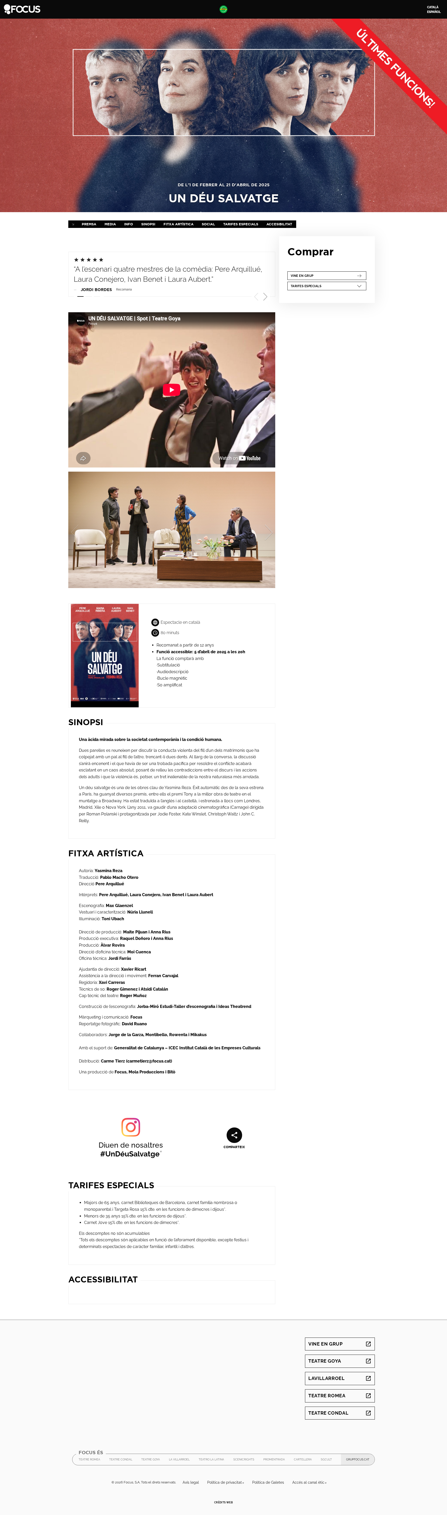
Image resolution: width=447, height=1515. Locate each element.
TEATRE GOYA (150, 1461)
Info (128, 224)
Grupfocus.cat (360, 1461)
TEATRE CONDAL (120, 1461)
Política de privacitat (227, 1482)
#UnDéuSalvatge (131, 1154)
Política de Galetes (268, 1482)
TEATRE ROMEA (89, 1461)
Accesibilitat (279, 224)
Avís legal (191, 1482)
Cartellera (303, 1459)
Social (208, 224)
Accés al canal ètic (311, 1482)
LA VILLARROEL (179, 1461)
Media (110, 224)
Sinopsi (148, 224)
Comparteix (234, 1147)
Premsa (89, 224)
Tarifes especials (240, 224)
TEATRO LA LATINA (211, 1461)
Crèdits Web (223, 1502)
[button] (265, 297)
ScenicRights (243, 1461)
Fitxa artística (178, 224)
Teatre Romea (339, 1395)
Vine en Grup (323, 276)
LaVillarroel (339, 1378)
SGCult (326, 1461)
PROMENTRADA (274, 1461)
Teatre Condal (339, 1413)
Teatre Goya (339, 1361)
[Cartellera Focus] (22, 8)
